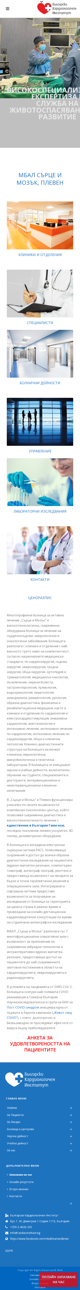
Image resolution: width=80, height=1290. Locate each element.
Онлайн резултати (21, 1182)
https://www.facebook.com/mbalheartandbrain (39, 1238)
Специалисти (40, 322)
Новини (12, 1108)
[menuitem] (8, 1202)
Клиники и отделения (40, 254)
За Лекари (13, 1122)
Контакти (40, 579)
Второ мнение (18, 1189)
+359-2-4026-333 (21, 1227)
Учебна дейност (17, 1143)
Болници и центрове (20, 1129)
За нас (11, 1150)
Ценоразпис (40, 597)
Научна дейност (17, 1136)
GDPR (9, 1251)
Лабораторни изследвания (40, 511)
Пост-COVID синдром (23, 1007)
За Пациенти (15, 1115)
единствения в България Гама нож (35, 825)
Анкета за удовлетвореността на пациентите (40, 1043)
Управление (40, 451)
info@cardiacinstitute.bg (25, 1233)
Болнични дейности (40, 383)
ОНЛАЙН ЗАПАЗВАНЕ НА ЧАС (59, 1279)
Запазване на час (20, 1174)
